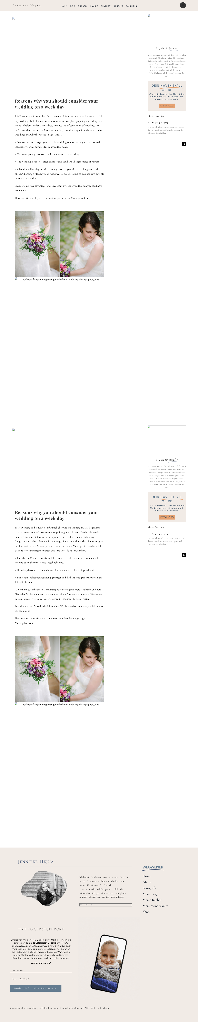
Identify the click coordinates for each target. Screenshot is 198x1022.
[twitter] (91, 905)
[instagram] (86, 905)
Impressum (53, 1008)
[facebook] (81, 905)
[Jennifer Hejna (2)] (26, 4)
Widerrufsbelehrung (100, 1008)
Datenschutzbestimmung (71, 1008)
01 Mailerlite (158, 123)
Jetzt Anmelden (167, 106)
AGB (87, 1008)
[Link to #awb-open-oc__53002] (183, 5)
